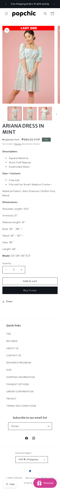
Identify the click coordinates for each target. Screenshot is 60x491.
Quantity (6, 263)
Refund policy (32, 478)
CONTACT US (13, 355)
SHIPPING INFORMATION (20, 377)
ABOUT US (12, 348)
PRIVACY (11, 398)
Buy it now (30, 290)
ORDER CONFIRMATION (20, 391)
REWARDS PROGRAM (18, 362)
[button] (6, 13)
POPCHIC (18, 478)
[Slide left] (3, 114)
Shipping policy (31, 483)
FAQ (8, 333)
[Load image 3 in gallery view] (45, 113)
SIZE (9, 369)
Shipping (17, 144)
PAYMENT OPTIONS (17, 384)
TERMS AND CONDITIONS (21, 405)
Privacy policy (47, 478)
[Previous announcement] (5, 4)
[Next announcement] (54, 4)
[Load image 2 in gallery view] (30, 113)
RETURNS (11, 341)
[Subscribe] (48, 426)
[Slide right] (56, 114)
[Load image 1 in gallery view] (14, 113)
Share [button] (9, 301)
